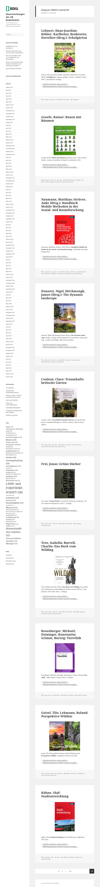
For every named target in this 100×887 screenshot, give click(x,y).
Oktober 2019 (9, 318)
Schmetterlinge (11, 515)
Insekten (11, 476)
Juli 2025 (8, 125)
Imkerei (17, 474)
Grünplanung (64, 182)
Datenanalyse (11, 455)
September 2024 (10, 154)
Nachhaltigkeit (14, 503)
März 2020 (9, 304)
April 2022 (9, 233)
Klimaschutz (10, 478)
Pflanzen (12, 507)
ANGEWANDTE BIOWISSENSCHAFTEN (12, 391)
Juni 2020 (8, 298)
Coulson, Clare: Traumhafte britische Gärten (62, 381)
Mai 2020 (8, 301)
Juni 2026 (8, 93)
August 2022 (9, 222)
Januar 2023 (9, 207)
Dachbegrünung (45, 525)
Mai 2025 (8, 131)
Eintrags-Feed (9, 558)
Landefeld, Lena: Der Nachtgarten (11, 47)
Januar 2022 (9, 242)
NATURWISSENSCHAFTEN (13, 408)
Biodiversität (12, 442)
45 (70, 871)
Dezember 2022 (10, 210)
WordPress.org (10, 564)
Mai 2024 (8, 163)
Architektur (11, 433)
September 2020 (10, 289)
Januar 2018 (9, 377)
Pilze (20, 511)
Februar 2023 (9, 204)
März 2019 (9, 339)
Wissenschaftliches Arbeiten (14, 532)
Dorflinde (57, 182)
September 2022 (10, 219)
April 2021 (9, 268)
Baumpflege (51, 182)
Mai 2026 (8, 96)
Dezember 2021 (10, 245)
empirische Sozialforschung (66, 273)
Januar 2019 (9, 344)
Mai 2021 (8, 265)
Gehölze (9, 468)
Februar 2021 (9, 274)
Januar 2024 (9, 175)
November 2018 (10, 350)
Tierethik (84, 695)
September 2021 (10, 254)
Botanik (19, 453)
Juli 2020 (8, 295)
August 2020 (9, 292)
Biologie (77, 612)
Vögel (10, 524)
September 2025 (10, 119)
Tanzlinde (70, 182)
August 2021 (9, 257)
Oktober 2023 (9, 184)
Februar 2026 (9, 105)
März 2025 (9, 137)
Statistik (10, 520)
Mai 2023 (8, 195)
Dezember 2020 (10, 280)
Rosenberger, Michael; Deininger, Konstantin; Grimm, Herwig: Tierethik (61, 634)
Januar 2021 (9, 277)
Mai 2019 (8, 333)
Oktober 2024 (9, 151)
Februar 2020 (9, 306)
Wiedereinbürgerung (55, 613)
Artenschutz (11, 435)
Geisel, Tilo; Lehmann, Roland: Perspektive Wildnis (64, 714)
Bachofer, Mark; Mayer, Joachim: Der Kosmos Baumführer (14, 52)
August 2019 (9, 324)
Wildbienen (10, 526)
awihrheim (56, 695)
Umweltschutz (11, 521)
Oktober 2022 (9, 216)
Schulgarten (75, 99)
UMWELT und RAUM (11, 415)
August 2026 (9, 87)
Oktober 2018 (9, 353)
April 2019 (9, 336)
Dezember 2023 (10, 178)
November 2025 (10, 113)
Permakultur (10, 505)
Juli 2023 (8, 189)
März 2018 (9, 371)
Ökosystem (54, 775)
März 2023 (9, 201)
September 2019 (10, 321)
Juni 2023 (8, 192)
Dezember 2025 (10, 111)
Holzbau (10, 474)
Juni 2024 (8, 160)
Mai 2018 (8, 365)
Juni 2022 (8, 227)
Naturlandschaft (45, 775)
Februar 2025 (9, 140)
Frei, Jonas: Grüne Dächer (61, 464)
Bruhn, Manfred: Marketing (13, 68)
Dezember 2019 (10, 312)
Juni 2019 (8, 330)
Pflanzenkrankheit (12, 509)
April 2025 (9, 134)
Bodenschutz (10, 453)
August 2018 (9, 356)
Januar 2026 (9, 108)
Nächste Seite (91, 871)
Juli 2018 (8, 359)
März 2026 (9, 102)
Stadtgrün (53, 362)
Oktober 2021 (9, 251)
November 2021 (10, 248)
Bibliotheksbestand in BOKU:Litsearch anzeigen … (60, 86)
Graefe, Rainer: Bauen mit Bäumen (61, 119)
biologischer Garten (13, 449)
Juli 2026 (8, 90)
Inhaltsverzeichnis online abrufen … (56, 84)
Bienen (11, 439)
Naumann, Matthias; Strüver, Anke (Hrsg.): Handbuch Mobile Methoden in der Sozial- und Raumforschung (63, 204)
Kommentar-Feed (10, 561)
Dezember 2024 (10, 146)
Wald (16, 524)
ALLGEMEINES (10, 388)
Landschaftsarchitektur (47, 446)
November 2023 (10, 181)
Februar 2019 (9, 341)
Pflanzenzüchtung (11, 511)
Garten (11, 457)
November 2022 (10, 213)
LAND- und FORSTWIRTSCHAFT (11, 404)
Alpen (9, 427)
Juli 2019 (8, 327)
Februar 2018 (9, 374)
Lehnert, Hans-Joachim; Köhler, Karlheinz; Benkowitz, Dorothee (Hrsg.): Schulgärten (14, 63)
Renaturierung (10, 513)
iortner (53, 99)
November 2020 (10, 283)
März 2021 (9, 271)
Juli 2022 (8, 225)
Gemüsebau (12, 470)
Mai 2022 (8, 230)
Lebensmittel (10, 495)
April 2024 (9, 166)
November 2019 (10, 315)
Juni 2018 (8, 362)
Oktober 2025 (9, 116)
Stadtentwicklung (45, 859)
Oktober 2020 (9, 286)
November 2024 (10, 148)
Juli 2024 (8, 157)
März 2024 (9, 169)
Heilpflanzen (11, 472)
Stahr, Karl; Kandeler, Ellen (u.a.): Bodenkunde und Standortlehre (13, 57)
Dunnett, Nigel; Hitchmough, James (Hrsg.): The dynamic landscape (63, 294)
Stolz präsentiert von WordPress (50, 883)
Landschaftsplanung (59, 446)
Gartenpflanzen (13, 466)
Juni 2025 (8, 128)
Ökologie (12, 543)
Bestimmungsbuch (14, 437)
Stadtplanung (12, 517)
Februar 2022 (9, 239)
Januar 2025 (9, 143)
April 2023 (9, 198)
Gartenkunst (77, 445)
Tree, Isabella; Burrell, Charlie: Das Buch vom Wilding (58, 546)
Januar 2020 (9, 309)
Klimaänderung (13, 480)
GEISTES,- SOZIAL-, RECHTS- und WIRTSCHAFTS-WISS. (13, 396)
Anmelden (9, 555)
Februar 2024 (9, 172)
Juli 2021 (8, 260)
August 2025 (9, 122)
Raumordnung (78, 273)
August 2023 (9, 187)
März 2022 (9, 236)
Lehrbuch (12, 497)
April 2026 (9, 99)
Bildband (81, 773)
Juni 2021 (8, 263)
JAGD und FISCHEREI (12, 400)
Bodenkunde (12, 451)
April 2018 (9, 368)
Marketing (11, 500)
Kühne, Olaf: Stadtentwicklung (54, 794)
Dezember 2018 (10, 347)
